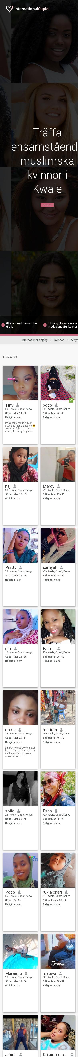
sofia (9, 811)
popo (47, 405)
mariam (50, 729)
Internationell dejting (35, 340)
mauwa (49, 973)
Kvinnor (59, 340)
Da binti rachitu (55, 1054)
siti (8, 648)
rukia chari (52, 892)
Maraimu (13, 973)
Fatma (49, 648)
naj (8, 486)
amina (11, 1054)
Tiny (9, 405)
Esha (47, 811)
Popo (10, 892)
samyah (50, 567)
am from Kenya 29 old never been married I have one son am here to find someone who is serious (20, 752)
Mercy (48, 486)
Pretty (10, 567)
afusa (10, 729)
